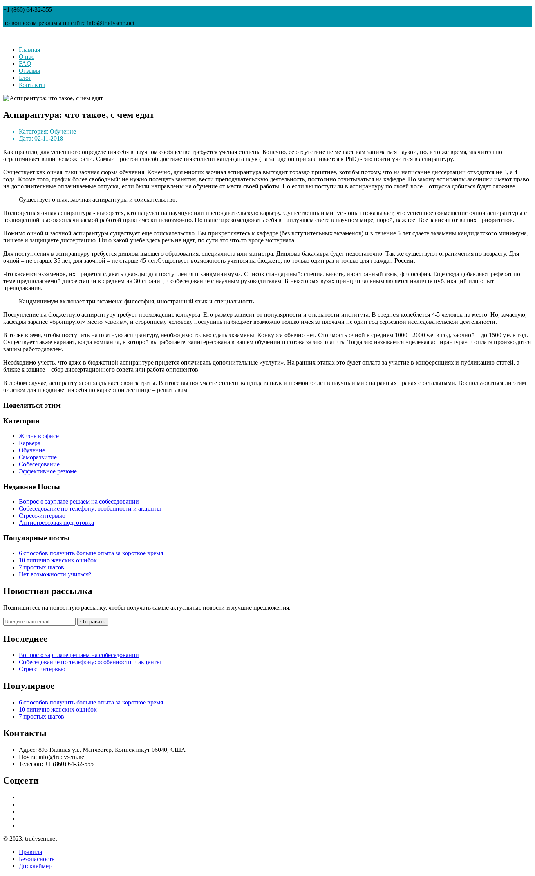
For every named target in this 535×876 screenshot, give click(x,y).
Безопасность (36, 859)
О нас (26, 56)
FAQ (25, 63)
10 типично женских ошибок (58, 560)
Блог (25, 77)
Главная (29, 49)
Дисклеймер (35, 866)
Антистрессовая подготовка (56, 522)
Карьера (29, 443)
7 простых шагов (41, 567)
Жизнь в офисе (39, 436)
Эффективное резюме (48, 471)
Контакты (32, 84)
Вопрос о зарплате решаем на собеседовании (79, 501)
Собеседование (39, 464)
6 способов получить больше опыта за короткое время (91, 553)
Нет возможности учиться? (55, 574)
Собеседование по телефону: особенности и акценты (90, 508)
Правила (30, 852)
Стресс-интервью (42, 515)
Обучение (63, 131)
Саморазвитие (38, 457)
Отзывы (29, 70)
